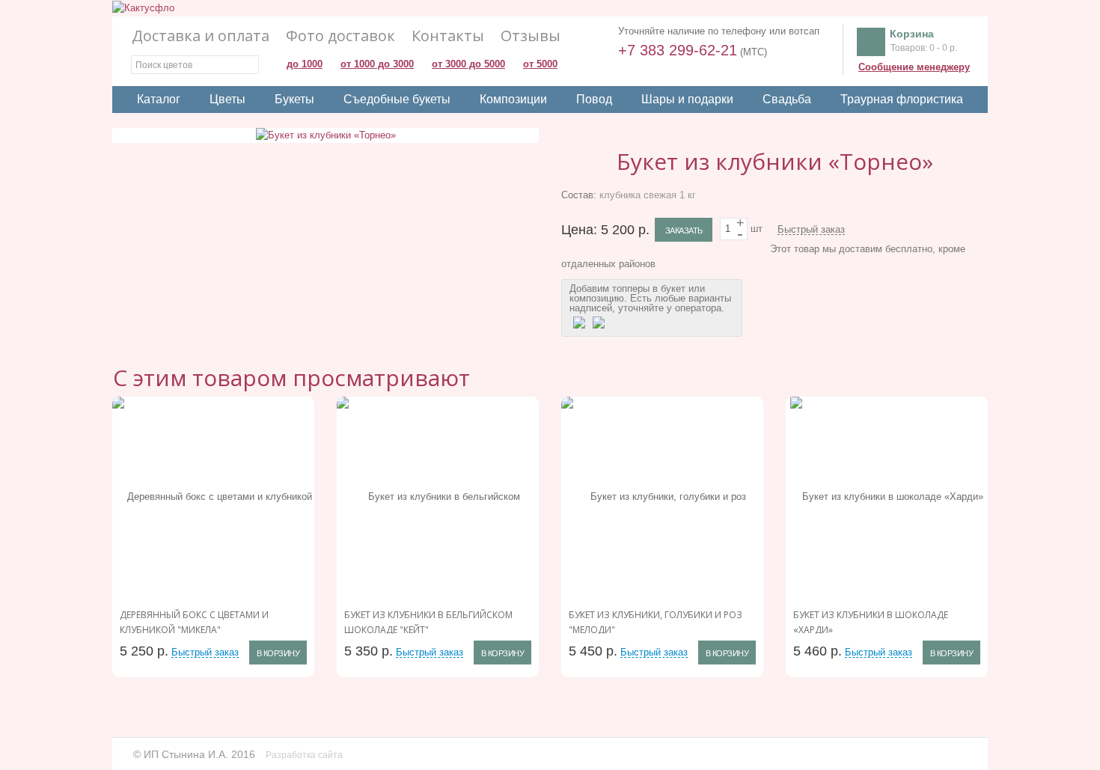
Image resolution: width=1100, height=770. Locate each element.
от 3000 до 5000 (468, 64)
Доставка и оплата (200, 36)
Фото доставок (340, 36)
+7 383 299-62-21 (677, 50)
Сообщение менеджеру (914, 67)
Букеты (294, 99)
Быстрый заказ (811, 229)
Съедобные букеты (396, 99)
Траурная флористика (901, 99)
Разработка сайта (305, 755)
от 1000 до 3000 (377, 64)
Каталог (158, 99)
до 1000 (305, 64)
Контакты (448, 36)
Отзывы (530, 36)
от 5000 (540, 64)
